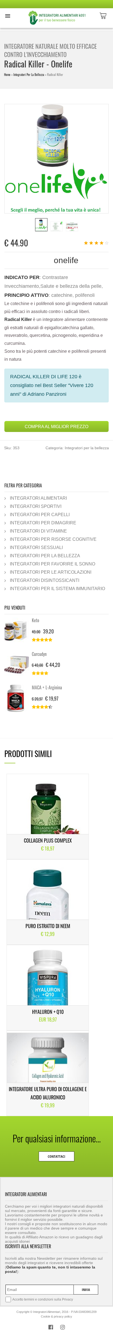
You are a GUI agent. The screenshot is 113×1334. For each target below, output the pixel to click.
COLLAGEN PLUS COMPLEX (48, 840)
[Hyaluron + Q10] (48, 987)
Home (7, 74)
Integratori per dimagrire (43, 522)
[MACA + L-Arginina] (18, 698)
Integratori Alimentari (38, 498)
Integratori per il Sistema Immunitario (57, 588)
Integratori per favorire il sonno (52, 563)
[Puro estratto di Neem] (48, 902)
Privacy (67, 1299)
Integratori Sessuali (36, 547)
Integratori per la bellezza (28, 74)
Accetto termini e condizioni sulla (42, 1299)
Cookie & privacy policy (56, 1316)
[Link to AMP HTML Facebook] (50, 1328)
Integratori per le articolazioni (50, 572)
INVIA (86, 1289)
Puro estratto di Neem (48, 925)
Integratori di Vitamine (38, 530)
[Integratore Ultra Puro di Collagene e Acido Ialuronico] (48, 1073)
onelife (66, 260)
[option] (41, 224)
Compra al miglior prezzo (56, 426)
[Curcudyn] (18, 665)
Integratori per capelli (40, 514)
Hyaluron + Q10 (48, 1011)
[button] (7, 16)
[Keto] (18, 631)
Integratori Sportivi (35, 506)
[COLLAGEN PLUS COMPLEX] (48, 816)
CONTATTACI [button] (56, 1156)
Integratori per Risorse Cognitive (53, 539)
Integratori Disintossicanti (44, 580)
